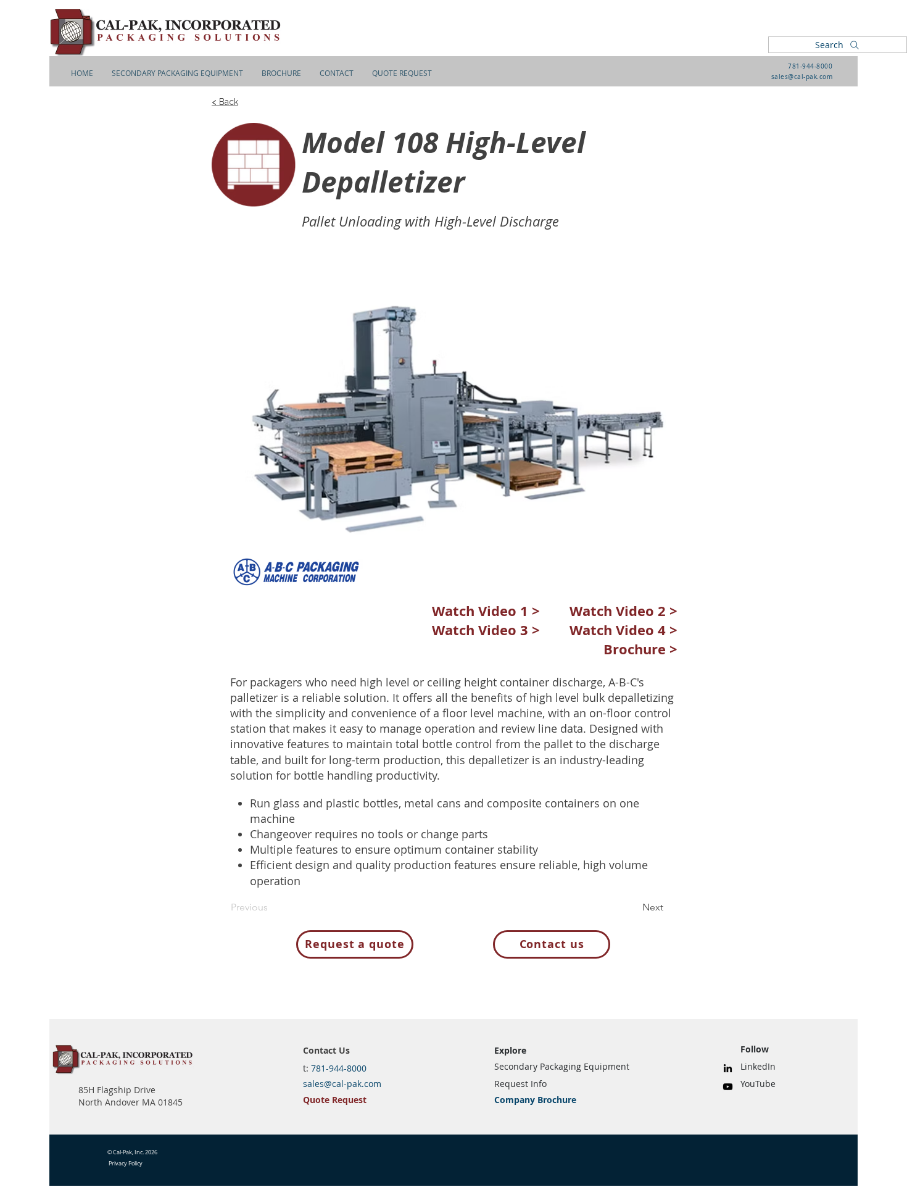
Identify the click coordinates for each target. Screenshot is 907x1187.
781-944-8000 (810, 66)
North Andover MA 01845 (130, 1102)
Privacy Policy (126, 1163)
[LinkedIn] (728, 1068)
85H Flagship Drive (116, 1090)
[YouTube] (728, 1087)
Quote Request (335, 1100)
